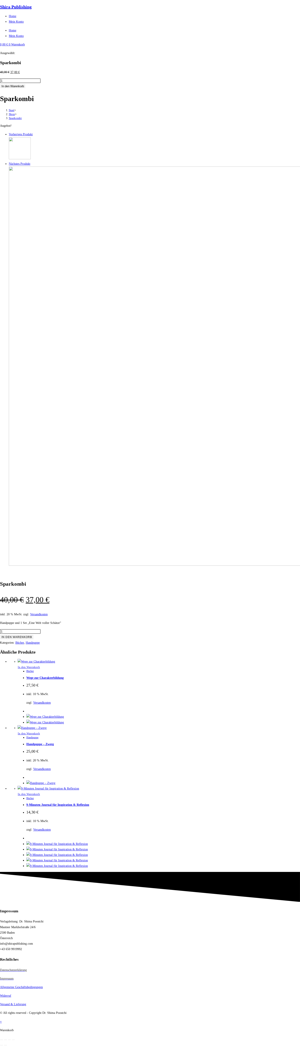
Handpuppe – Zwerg (40, 744)
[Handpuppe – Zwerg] (20, 158)
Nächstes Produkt (19, 163)
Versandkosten (39, 614)
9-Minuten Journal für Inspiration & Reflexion (57, 804)
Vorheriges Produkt (21, 134)
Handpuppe (33, 642)
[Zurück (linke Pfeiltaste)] (1, 1045)
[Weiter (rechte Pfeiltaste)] (5, 1045)
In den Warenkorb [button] (29, 667)
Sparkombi (15, 118)
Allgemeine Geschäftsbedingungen (21, 987)
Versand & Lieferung (13, 1004)
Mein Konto (16, 21)
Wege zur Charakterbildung (45, 677)
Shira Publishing (16, 6)
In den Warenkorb (13, 86)
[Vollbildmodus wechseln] (5, 1039)
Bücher (19, 642)
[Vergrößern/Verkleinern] (1, 1039)
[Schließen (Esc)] (13, 1039)
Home (12, 16)
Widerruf (5, 995)
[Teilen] (9, 1039)
